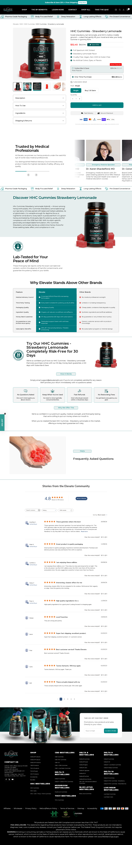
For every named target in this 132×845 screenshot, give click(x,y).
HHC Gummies (29, 24)
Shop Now (82, 2)
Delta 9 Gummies (109, 759)
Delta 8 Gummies (84, 759)
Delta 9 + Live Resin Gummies (112, 764)
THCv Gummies (59, 800)
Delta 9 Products (35, 759)
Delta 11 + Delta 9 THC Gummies (64, 781)
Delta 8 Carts (83, 767)
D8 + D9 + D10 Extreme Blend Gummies (87, 782)
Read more (84, 531)
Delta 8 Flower (83, 762)
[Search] (120, 10)
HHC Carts (33, 791)
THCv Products (34, 768)
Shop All (85, 10)
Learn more (58, 10)
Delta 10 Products (35, 762)
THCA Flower (34, 771)
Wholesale (18, 808)
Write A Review (81, 498)
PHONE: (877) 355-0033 (11, 769)
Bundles (32, 779)
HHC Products (34, 774)
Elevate (15, 24)
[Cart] (127, 10)
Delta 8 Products (35, 756)
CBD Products (34, 765)
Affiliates (7, 808)
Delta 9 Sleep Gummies (111, 767)
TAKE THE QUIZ (102, 10)
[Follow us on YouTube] (12, 779)
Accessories (33, 777)
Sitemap (80, 808)
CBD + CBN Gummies (61, 765)
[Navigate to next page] (74, 699)
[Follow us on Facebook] (6, 779)
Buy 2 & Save (90, 90)
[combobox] (49, 510)
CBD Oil (57, 762)
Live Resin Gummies (109, 794)
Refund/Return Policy (48, 808)
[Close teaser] (5, 414)
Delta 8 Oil (82, 773)
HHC (21, 24)
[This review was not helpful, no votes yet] (105, 537)
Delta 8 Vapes (83, 764)
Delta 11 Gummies (60, 778)
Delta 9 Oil (107, 762)
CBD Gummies (59, 756)
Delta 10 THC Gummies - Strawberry (114, 781)
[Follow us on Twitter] (9, 779)
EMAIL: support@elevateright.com (14, 771)
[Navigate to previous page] (57, 699)
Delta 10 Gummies (109, 778)
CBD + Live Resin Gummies (62, 768)
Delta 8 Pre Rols (84, 776)
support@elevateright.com (52, 380)
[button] (2, 422)
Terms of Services (67, 808)
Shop (24, 10)
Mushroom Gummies (61, 792)
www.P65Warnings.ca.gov (108, 837)
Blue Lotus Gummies (85, 793)
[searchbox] (31, 510)
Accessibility (92, 808)
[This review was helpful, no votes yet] (101, 537)
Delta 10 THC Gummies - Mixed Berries (115, 783)
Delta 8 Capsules (84, 770)
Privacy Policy (31, 808)
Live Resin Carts (108, 797)
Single (75, 90)
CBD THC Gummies (60, 759)
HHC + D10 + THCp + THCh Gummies (40, 793)
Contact (72, 10)
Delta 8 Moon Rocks (85, 779)
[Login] (123, 10)
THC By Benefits (39, 10)
